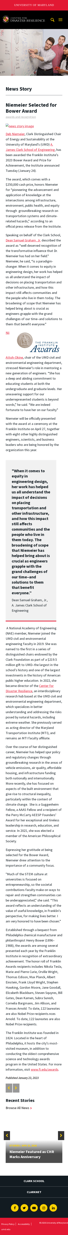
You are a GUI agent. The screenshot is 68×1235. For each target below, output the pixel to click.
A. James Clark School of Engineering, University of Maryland (23, 14)
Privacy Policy (8, 1224)
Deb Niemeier (15, 134)
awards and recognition (21, 117)
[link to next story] (16, 1088)
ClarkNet (34, 1192)
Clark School (34, 1181)
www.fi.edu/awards (44, 1069)
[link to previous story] (9, 1088)
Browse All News (17, 1108)
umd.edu (5, 1229)
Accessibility (24, 1224)
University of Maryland (34, 5)
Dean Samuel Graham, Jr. (23, 240)
